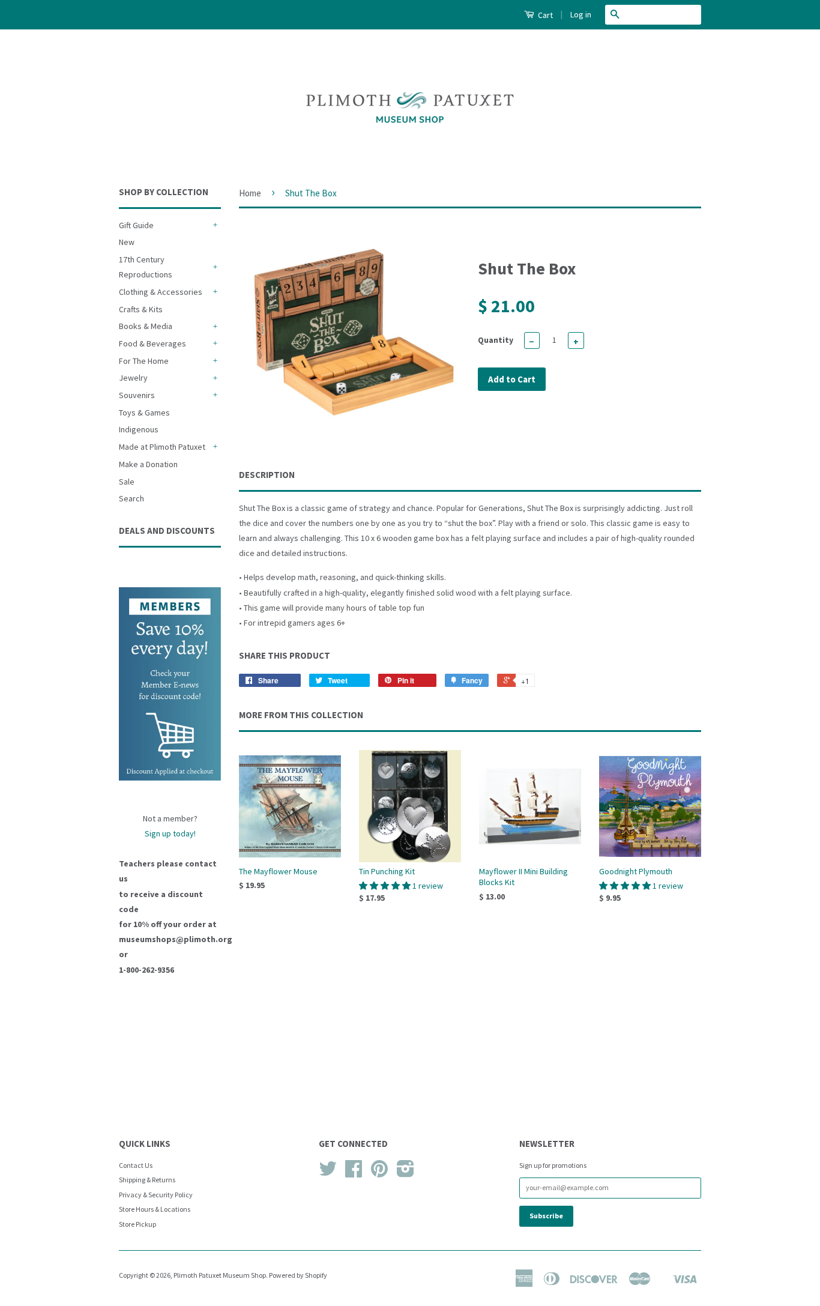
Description (267, 474)
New (126, 242)
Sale (126, 481)
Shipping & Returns (147, 1179)
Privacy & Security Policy (156, 1194)
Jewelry (133, 377)
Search (131, 498)
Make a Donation (148, 464)
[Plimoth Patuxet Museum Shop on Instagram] (405, 1173)
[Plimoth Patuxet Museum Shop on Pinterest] (379, 1173)
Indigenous (138, 429)
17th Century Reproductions (145, 267)
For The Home (144, 360)
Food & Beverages (152, 343)
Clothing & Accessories (160, 291)
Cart (544, 15)
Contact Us (135, 1165)
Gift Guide (136, 225)
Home (250, 193)
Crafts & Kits (141, 309)
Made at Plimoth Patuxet (162, 446)
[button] (385, 885)
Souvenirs (137, 395)
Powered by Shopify (298, 1275)
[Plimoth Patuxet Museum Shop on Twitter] (328, 1173)
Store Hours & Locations (154, 1209)
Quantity (495, 339)
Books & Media (145, 326)
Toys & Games (144, 412)
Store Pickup (137, 1224)
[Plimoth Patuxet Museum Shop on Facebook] (354, 1173)
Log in (580, 14)
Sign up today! (170, 833)
